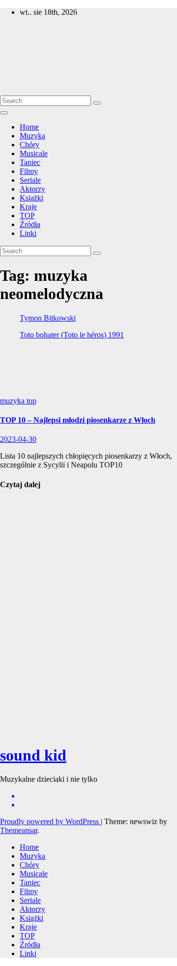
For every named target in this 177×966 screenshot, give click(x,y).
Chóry (29, 144)
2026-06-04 (18, 731)
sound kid (18, 43)
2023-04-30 (18, 439)
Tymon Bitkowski (48, 318)
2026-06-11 (18, 616)
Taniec (30, 162)
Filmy (29, 171)
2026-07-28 (18, 569)
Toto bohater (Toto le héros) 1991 (72, 335)
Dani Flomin (21, 597)
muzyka (13, 401)
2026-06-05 (18, 674)
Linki (28, 233)
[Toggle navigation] (4, 112)
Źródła (30, 224)
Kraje (28, 206)
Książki (31, 198)
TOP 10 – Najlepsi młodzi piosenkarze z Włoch (77, 420)
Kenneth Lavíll (14, 651)
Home (29, 127)
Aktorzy (32, 189)
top (31, 401)
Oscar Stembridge (19, 707)
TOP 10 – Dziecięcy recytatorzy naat (19, 536)
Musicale (34, 153)
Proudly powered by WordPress (50, 821)
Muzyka (32, 136)
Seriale (30, 180)
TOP (27, 215)
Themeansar (18, 830)
